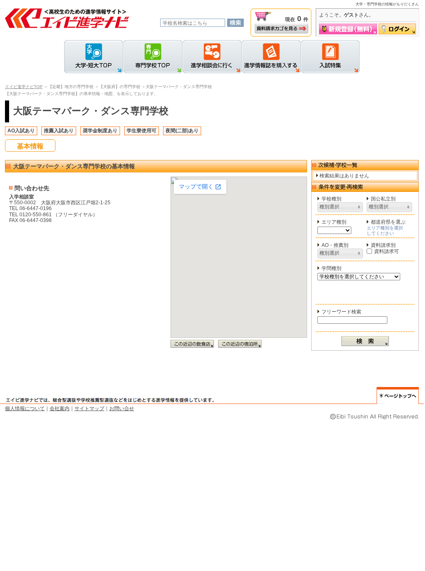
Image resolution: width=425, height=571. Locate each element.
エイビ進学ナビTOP (24, 86)
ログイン (397, 29)
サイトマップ (89, 408)
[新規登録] (348, 29)
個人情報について (25, 408)
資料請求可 (386, 251)
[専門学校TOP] (152, 56)
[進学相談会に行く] (212, 56)
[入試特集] (330, 56)
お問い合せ (121, 408)
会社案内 (60, 408)
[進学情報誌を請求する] (271, 56)
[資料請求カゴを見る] (281, 28)
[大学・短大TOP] (93, 56)
